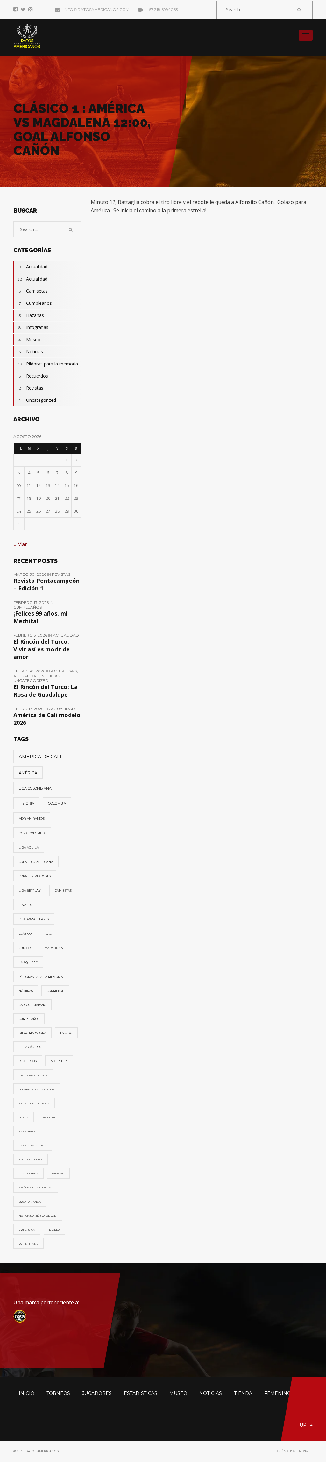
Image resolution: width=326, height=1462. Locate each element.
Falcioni (48, 1117)
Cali (49, 933)
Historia (26, 803)
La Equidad (28, 962)
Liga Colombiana (35, 788)
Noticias (31, 352)
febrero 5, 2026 (30, 635)
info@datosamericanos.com (96, 9)
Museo (29, 339)
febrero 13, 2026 (31, 602)
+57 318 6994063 (162, 9)
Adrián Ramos (32, 818)
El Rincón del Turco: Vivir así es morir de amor (41, 649)
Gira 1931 (58, 1173)
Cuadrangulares (34, 919)
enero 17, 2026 (28, 708)
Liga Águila (29, 847)
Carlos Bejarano (32, 1005)
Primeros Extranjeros (36, 1089)
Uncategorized (37, 400)
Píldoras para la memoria (48, 364)
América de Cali (40, 757)
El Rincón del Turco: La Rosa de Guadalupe (45, 690)
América (28, 772)
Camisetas (33, 291)
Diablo (54, 1229)
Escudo (66, 1033)
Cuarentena (28, 1173)
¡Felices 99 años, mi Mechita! (40, 617)
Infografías (33, 327)
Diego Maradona (32, 1033)
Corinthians (28, 1243)
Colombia (57, 803)
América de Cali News (36, 1187)
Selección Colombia (34, 1103)
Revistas (31, 388)
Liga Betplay (30, 890)
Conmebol (55, 991)
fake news (27, 1131)
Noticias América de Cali (38, 1215)
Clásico (25, 933)
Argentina (59, 1061)
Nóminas (26, 991)
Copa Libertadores (35, 876)
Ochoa (23, 1117)
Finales (25, 905)
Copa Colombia (32, 833)
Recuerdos (33, 376)
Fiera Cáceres (30, 1047)
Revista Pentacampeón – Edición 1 (46, 584)
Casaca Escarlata (32, 1145)
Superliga (27, 1229)
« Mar (20, 544)
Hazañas (31, 315)
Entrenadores (30, 1159)
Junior (25, 948)
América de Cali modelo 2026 (47, 718)
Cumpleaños (35, 303)
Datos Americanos (33, 1075)
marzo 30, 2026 (30, 574)
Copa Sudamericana (36, 862)
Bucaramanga (30, 1201)
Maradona (54, 948)
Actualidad (33, 267)
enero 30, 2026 (29, 671)
